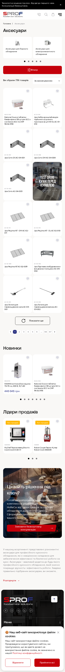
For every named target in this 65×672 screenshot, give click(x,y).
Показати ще (36, 320)
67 (50, 332)
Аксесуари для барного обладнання (17, 50)
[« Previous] (10, 332)
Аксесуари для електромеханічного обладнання (45, 51)
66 (45, 332)
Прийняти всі (47, 662)
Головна (7, 24)
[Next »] (54, 332)
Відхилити (18, 662)
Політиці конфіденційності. (27, 653)
